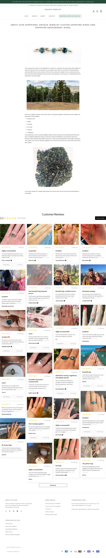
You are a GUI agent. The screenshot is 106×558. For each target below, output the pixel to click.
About (43, 16)
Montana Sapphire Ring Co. (70, 16)
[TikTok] (21, 511)
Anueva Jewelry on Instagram (53, 506)
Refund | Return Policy (51, 514)
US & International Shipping (12, 534)
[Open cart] (101, 11)
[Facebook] (6, 511)
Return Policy (8, 532)
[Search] (97, 11)
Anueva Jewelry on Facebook (52, 503)
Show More (13, 257)
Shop (26, 16)
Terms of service (49, 512)
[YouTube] (17, 511)
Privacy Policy (8, 523)
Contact (52, 16)
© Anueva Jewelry (13, 551)
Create (34, 16)
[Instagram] (9, 511)
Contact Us (48, 509)
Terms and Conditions (11, 526)
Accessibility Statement (11, 529)
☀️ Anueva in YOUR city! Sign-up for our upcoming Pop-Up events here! (53, 5)
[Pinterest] (13, 511)
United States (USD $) (13, 547)
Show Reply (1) (6, 264)
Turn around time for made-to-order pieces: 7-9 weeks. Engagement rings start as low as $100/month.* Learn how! (53, 1)
